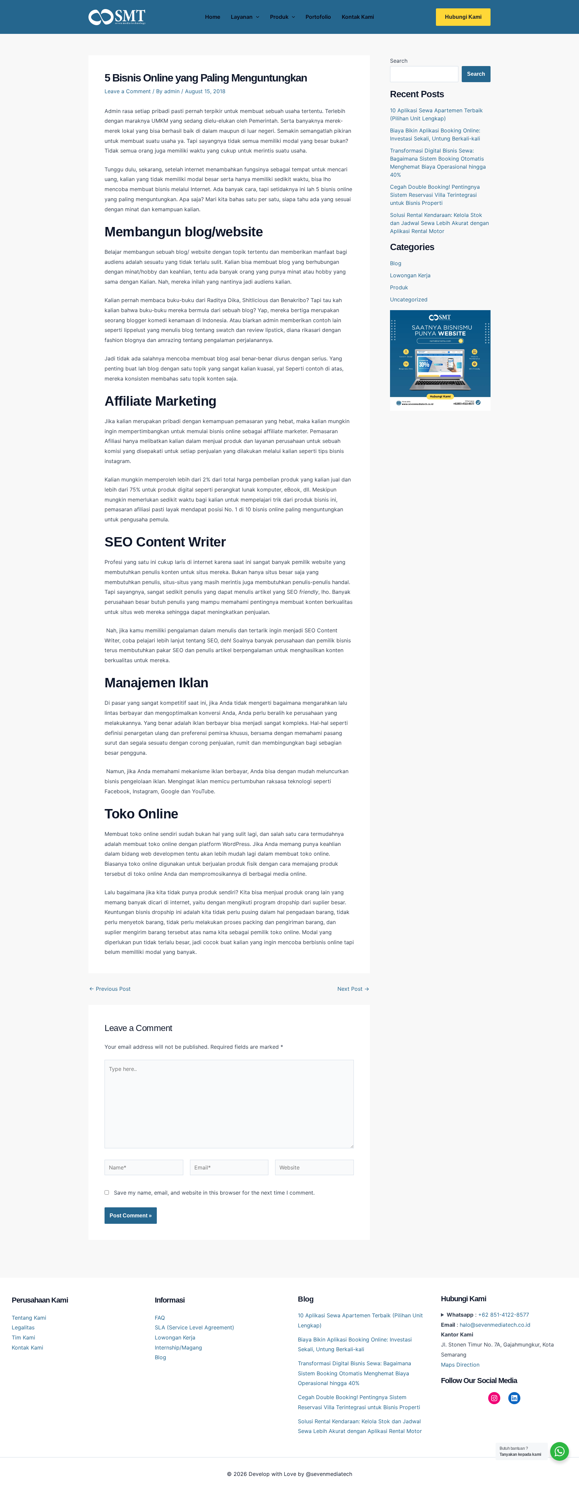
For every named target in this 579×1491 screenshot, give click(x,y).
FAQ (160, 1317)
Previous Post (110, 988)
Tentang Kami (29, 1317)
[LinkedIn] (514, 1398)
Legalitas (23, 1327)
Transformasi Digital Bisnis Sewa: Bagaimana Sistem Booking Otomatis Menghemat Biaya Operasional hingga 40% (354, 1373)
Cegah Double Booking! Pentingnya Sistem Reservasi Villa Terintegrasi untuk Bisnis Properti (435, 194)
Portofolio (318, 16)
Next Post (353, 988)
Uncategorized (409, 299)
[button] (463, 17)
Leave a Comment (128, 91)
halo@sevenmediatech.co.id (495, 1324)
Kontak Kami (358, 16)
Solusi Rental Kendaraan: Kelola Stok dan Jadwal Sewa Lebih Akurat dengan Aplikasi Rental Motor (439, 223)
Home (212, 16)
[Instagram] (494, 1398)
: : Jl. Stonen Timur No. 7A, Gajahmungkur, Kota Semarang (497, 1339)
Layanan (242, 16)
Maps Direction (460, 1364)
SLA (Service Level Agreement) (194, 1327)
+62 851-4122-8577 (503, 1314)
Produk (279, 16)
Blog (395, 263)
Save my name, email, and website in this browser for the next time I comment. (214, 1192)
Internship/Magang (178, 1347)
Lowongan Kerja (410, 275)
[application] (256, 17)
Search (398, 60)
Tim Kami (23, 1337)
